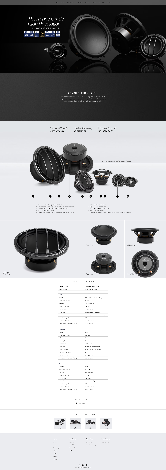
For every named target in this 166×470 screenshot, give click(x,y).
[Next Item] (163, 249)
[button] (80, 2)
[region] (33, 196)
